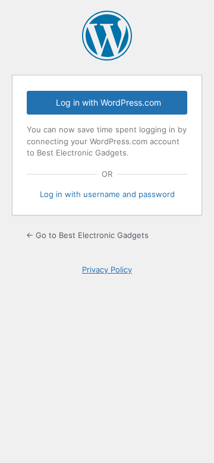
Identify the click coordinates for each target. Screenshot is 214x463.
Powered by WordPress (107, 36)
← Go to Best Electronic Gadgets (87, 235)
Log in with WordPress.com (108, 102)
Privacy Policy (107, 269)
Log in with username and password (107, 194)
